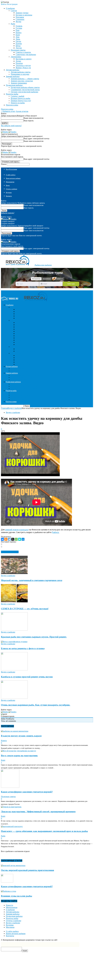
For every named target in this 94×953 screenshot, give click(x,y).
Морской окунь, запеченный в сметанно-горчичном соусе (31, 580)
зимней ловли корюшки (16, 529)
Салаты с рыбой (17, 96)
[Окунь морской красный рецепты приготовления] (13, 865)
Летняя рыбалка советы (20, 72)
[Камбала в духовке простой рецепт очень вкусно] (14, 670)
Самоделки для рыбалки (26, 54)
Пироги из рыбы (18, 103)
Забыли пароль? (7, 213)
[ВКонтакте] (2, 539)
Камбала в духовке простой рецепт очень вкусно (27, 676)
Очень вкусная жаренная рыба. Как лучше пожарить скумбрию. (35, 705)
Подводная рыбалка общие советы (25, 87)
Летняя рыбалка (12, 912)
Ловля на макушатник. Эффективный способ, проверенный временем (38, 811)
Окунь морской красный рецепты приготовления (27, 870)
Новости (9, 905)
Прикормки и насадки (20, 74)
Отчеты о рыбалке (11, 189)
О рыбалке (10, 910)
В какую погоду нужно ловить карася (21, 735)
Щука (18, 46)
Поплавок (20, 17)
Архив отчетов (22, 111)
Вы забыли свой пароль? (11, 126)
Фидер (18, 21)
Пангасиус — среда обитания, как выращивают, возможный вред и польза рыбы (44, 831)
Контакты (9, 196)
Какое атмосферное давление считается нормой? (27, 791)
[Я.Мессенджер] (19, 539)
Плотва (19, 43)
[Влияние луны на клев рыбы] (8, 891)
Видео (8, 185)
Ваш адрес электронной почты (36, 139)
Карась (18, 32)
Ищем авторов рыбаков (13, 178)
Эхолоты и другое (23, 65)
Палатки (19, 63)
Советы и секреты (23, 52)
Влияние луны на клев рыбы (16, 896)
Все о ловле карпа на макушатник (19, 755)
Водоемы (9, 192)
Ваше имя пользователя (33, 118)
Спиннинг (20, 19)
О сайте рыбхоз (10, 175)
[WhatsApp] (16, 539)
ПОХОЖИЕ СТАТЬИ (10, 552)
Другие (19, 48)
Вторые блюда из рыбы (20, 98)
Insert (25, 951)
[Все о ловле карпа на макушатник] (18, 751)
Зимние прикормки (19, 83)
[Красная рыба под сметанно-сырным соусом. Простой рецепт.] (14, 630)
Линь (18, 39)
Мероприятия (10, 182)
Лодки (18, 61)
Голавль (19, 26)
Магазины (10, 927)
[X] (12, 539)
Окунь (18, 41)
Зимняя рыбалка (12, 914)
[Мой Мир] (23, 539)
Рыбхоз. (55, 532)
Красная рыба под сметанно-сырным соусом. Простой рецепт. (34, 637)
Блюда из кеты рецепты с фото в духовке (23, 648)
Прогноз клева (12, 105)
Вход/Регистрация (11, 169)
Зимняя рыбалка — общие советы (25, 79)
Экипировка (16, 57)
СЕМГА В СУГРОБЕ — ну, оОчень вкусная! (24, 608)
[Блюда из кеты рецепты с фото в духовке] (14, 642)
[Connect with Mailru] (5, 132)
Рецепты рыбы (12, 918)
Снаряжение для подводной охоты (25, 90)
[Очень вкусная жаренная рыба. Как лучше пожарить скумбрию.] (14, 698)
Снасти (14, 11)
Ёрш (17, 30)
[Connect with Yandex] (12, 132)
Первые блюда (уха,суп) (21, 101)
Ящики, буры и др (23, 68)
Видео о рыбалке (13, 412)
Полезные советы (18, 50)
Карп (18, 35)
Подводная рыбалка (14, 916)
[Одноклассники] (5, 539)
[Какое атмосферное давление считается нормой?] (10, 787)
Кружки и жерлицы (24, 15)
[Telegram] (9, 539)
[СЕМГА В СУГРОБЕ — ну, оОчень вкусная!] (14, 602)
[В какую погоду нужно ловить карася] (14, 731)
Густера (19, 28)
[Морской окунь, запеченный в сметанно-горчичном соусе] (14, 573)
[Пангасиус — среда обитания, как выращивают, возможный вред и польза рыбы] (12, 826)
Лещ (17, 37)
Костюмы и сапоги (23, 59)
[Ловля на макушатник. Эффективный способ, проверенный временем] (11, 807)
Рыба (13, 24)
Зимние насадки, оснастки (22, 81)
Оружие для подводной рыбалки (24, 92)
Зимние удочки (22, 13)
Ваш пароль (29, 121)
